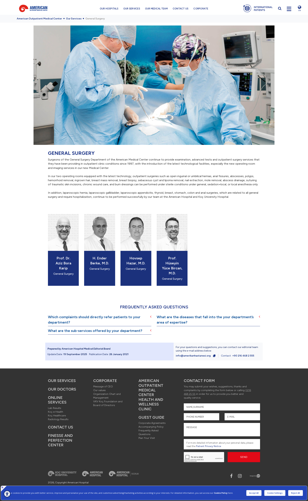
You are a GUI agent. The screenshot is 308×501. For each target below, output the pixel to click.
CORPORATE (200, 8)
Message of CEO (103, 386)
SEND (244, 457)
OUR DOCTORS (62, 389)
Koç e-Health (55, 411)
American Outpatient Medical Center (39, 18)
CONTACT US (181, 8)
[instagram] (240, 476)
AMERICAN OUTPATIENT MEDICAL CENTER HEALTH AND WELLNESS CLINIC (150, 394)
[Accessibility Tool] (7, 493)
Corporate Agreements (152, 423)
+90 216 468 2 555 (243, 355)
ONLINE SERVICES (57, 400)
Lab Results (54, 408)
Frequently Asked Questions (148, 432)
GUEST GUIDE (151, 417)
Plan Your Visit (146, 438)
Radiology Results (58, 419)
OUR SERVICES (131, 8)
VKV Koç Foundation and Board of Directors (107, 403)
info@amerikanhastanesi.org (193, 355)
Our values (99, 390)
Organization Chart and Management (107, 395)
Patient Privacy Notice (208, 446)
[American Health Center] (43, 8)
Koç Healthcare (57, 415)
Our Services (73, 18)
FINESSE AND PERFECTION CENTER (60, 440)
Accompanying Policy (150, 426)
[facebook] (231, 476)
